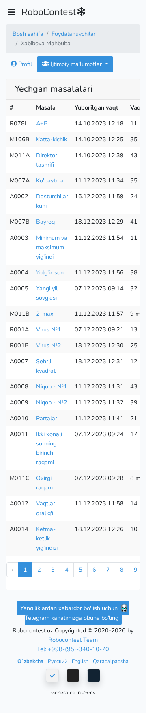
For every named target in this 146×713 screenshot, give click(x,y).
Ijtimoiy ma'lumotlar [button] (76, 64)
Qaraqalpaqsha (111, 661)
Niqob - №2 (51, 402)
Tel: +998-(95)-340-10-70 (73, 649)
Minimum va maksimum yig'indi (51, 247)
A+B (42, 123)
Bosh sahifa (28, 34)
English (81, 661)
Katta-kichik (51, 139)
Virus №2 (48, 345)
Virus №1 (48, 329)
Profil (24, 64)
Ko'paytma (50, 180)
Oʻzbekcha (31, 661)
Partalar (46, 418)
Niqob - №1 (51, 386)
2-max (45, 313)
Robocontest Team (73, 640)
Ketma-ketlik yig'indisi (47, 538)
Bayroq (45, 221)
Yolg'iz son (50, 272)
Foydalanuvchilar (74, 34)
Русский (58, 661)
